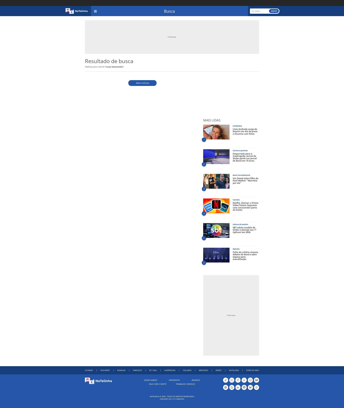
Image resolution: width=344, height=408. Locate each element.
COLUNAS (187, 370)
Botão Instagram (250, 382)
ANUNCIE (196, 380)
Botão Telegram (225, 389)
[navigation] (95, 11)
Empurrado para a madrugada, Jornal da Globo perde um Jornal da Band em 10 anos (245, 157)
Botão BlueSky (250, 389)
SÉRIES (219, 370)
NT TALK (153, 370)
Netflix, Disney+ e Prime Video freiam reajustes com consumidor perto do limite (245, 206)
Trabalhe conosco (185, 384)
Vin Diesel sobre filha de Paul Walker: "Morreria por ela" (245, 181)
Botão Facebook (238, 382)
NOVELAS (121, 370)
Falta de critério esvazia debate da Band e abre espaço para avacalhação (245, 256)
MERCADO (203, 370)
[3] (216, 181)
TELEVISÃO (105, 370)
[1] (216, 132)
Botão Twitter (244, 382)
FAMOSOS (137, 370)
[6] (216, 255)
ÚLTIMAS (89, 370)
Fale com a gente (157, 384)
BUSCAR (274, 11)
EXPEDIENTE (174, 380)
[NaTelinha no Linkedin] (238, 387)
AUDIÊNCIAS (169, 370)
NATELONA (234, 370)
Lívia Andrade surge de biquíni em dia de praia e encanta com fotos (245, 131)
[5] (216, 230)
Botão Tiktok (225, 382)
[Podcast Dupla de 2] (244, 387)
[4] (216, 205)
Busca (169, 11)
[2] (216, 156)
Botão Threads (256, 389)
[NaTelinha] (76, 11)
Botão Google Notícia (231, 389)
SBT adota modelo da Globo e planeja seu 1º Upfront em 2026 (244, 230)
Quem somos (150, 380)
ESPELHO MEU (252, 370)
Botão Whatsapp (231, 382)
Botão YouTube (256, 382)
